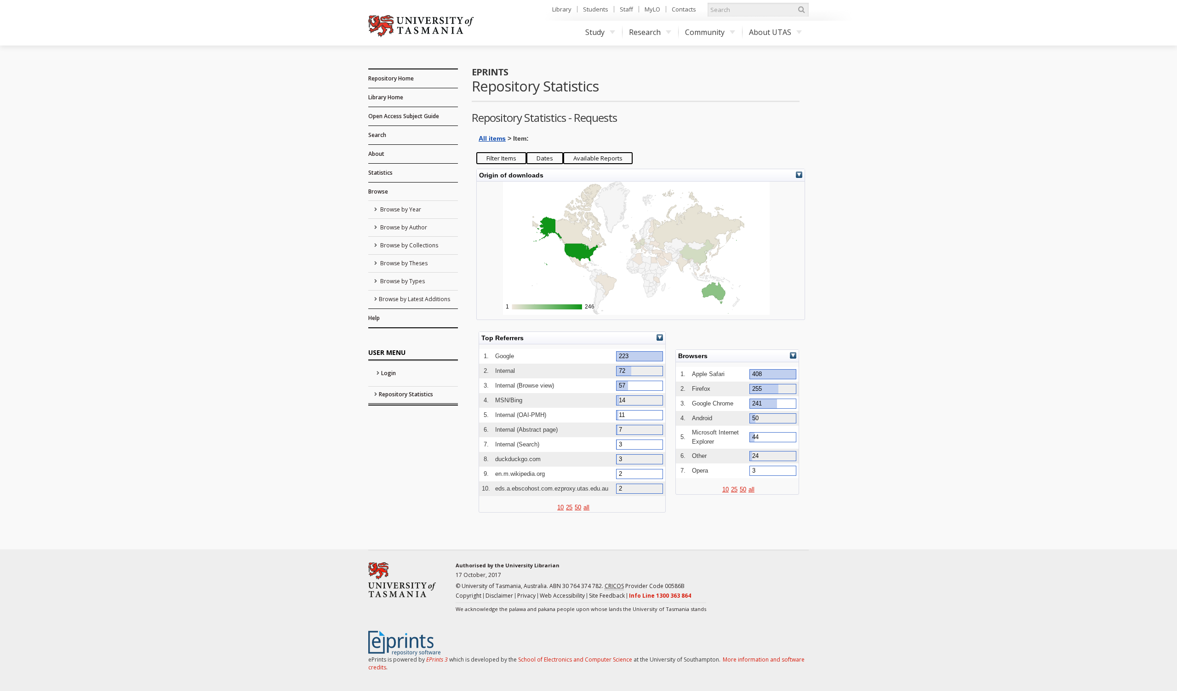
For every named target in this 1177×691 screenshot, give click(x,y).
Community (705, 32)
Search (377, 135)
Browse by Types (402, 281)
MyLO (652, 9)
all (586, 507)
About (376, 154)
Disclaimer (499, 596)
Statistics (380, 173)
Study (595, 32)
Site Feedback (607, 596)
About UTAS (770, 32)
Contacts (684, 9)
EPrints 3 (437, 659)
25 (569, 507)
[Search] (801, 9)
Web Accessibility (562, 596)
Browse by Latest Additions (414, 299)
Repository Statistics (406, 394)
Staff (626, 9)
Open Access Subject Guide (403, 116)
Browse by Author (403, 227)
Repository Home (391, 78)
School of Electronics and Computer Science (575, 659)
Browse (378, 191)
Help (374, 318)
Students (595, 9)
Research (645, 32)
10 (560, 507)
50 (578, 507)
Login (388, 373)
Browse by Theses (403, 263)
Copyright (468, 596)
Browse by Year (400, 209)
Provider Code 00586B (645, 586)
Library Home (385, 97)
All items (492, 138)
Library (561, 9)
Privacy (526, 596)
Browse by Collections (408, 245)
